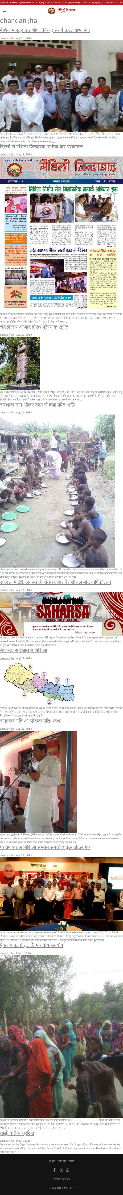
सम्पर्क (71, 1161)
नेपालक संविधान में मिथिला (23, 650)
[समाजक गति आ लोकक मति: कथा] (38, 781)
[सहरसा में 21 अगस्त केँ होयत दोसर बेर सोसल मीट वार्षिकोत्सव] (61, 614)
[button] (4, 11)
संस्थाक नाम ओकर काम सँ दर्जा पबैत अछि (37, 405)
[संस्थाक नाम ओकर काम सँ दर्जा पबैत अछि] (57, 491)
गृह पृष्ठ (52, 1161)
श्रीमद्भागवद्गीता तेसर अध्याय (40, 2)
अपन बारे (62, 1161)
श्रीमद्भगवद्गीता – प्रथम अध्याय (94, 2)
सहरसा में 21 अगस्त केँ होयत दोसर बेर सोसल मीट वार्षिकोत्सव (55, 582)
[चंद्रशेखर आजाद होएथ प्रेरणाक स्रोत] (20, 363)
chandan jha (7, 38)
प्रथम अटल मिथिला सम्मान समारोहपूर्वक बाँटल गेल (45, 847)
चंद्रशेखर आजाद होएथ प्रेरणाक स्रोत (34, 327)
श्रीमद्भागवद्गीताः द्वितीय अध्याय (66, 2)
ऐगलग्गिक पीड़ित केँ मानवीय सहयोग (31, 945)
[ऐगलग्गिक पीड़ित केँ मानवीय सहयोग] (61, 1036)
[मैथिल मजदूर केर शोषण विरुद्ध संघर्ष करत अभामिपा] (61, 86)
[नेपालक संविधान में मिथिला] (38, 683)
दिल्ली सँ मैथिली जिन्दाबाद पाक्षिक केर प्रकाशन (41, 146)
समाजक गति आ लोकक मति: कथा (30, 721)
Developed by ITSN (61, 1188)
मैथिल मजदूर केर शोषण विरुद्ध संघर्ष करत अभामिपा (45, 30)
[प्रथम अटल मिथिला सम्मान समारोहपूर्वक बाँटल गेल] (61, 894)
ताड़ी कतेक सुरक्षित (17, 1133)
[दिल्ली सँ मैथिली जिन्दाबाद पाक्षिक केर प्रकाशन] (61, 234)
